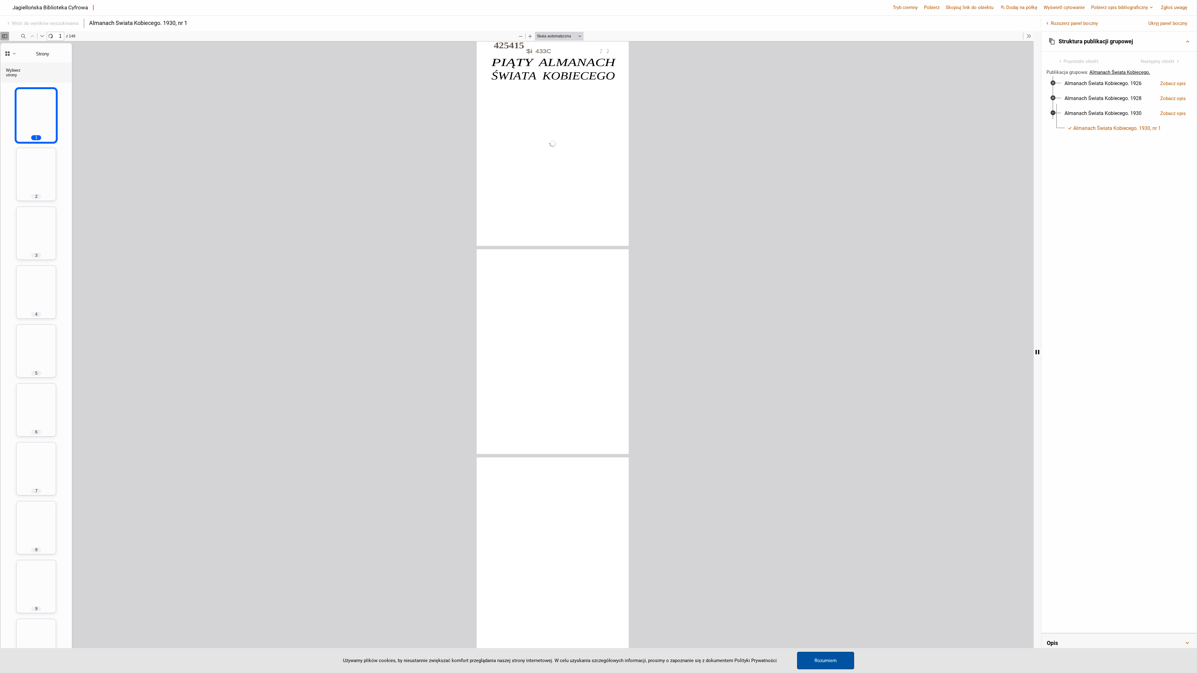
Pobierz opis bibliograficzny (1119, 7)
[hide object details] (1037, 352)
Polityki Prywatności (755, 660)
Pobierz (932, 7)
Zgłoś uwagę (1174, 7)
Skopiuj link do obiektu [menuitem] (969, 7)
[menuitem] (1103, 83)
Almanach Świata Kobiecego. (1119, 72)
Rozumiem (826, 660)
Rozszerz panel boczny (1074, 23)
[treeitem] (1119, 83)
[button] (1119, 41)
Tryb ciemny (905, 7)
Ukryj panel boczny (1167, 23)
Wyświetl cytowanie (1064, 7)
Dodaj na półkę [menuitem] (1021, 7)
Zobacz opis (1173, 83)
